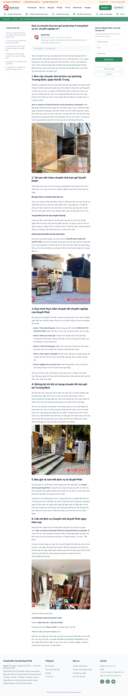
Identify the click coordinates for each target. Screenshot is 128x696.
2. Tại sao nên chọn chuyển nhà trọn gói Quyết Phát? (16, 42)
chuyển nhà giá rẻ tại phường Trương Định (67, 639)
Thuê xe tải (124, 14)
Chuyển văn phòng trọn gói (38, 14)
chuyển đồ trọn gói (43, 399)
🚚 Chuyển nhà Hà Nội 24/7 (11, 2)
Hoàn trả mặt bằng (106, 14)
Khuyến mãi (77, 8)
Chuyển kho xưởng (62, 14)
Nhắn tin (110, 74)
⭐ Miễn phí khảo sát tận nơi (31, 2)
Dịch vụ (42, 8)
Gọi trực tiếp (110, 69)
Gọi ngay (104, 8)
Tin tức (67, 8)
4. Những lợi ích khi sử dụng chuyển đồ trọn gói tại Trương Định (15, 56)
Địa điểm (118, 8)
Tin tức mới (49, 677)
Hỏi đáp (59, 8)
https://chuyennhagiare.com (49, 632)
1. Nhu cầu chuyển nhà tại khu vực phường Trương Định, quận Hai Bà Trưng (16, 35)
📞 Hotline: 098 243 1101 (50, 2)
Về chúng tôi (31, 8)
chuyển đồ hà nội (80, 498)
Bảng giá (51, 8)
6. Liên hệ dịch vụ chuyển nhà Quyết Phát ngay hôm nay (15, 68)
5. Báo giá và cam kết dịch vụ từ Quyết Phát (16, 63)
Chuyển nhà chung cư (84, 14)
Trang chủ (6, 19)
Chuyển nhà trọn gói (15, 14)
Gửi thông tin (109, 59)
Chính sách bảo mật (52, 669)
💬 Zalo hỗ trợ (103, 2)
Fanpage (87, 8)
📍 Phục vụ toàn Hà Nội (117, 2)
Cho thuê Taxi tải (79, 677)
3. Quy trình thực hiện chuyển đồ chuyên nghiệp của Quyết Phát (15, 48)
